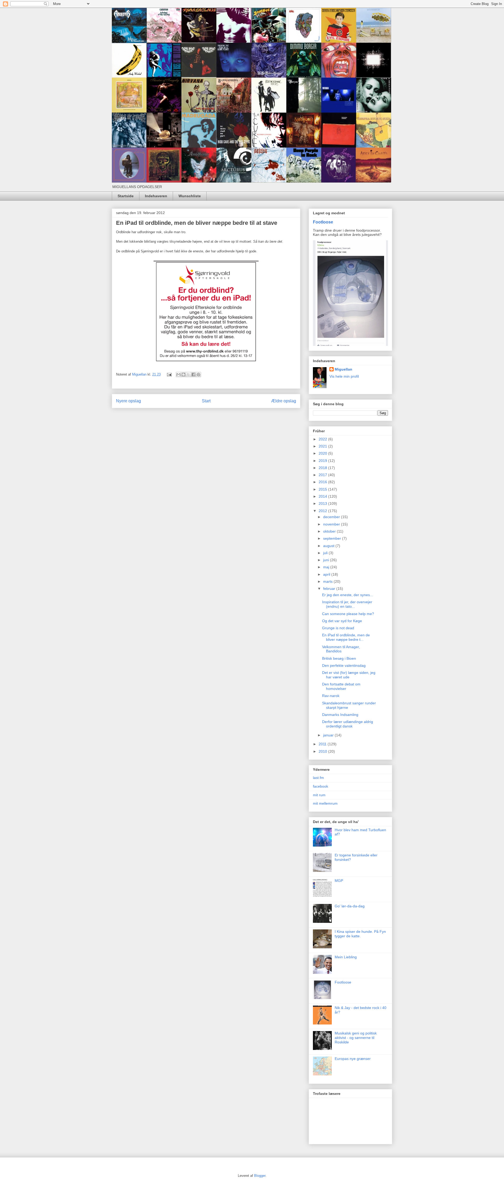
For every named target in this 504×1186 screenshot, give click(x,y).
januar (329, 735)
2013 (323, 503)
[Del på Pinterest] (198, 374)
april (327, 574)
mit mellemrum (325, 803)
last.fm (318, 778)
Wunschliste (189, 196)
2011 (323, 744)
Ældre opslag (283, 401)
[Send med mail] (178, 374)
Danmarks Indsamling (340, 714)
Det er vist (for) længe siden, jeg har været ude (348, 674)
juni (326, 560)
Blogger (259, 1176)
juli (326, 553)
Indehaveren (156, 196)
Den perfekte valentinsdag (344, 665)
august (329, 546)
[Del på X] (188, 374)
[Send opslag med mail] (169, 374)
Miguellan (343, 369)
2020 (323, 453)
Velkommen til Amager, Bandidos (341, 649)
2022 (323, 439)
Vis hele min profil (344, 376)
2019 (323, 461)
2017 (323, 475)
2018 (323, 468)
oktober (330, 531)
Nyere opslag (128, 401)
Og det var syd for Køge (342, 621)
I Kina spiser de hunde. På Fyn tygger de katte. (360, 933)
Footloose (323, 222)
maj (326, 567)
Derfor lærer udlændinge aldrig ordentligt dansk (347, 724)
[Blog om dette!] (183, 374)
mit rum (319, 795)
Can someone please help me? (348, 614)
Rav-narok (330, 696)
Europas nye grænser (353, 1059)
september (332, 538)
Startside (126, 196)
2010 (323, 751)
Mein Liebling (346, 957)
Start (206, 401)
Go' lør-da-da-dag (350, 906)
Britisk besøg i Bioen (339, 658)
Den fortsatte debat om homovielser (341, 686)
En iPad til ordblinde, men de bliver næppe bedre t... (346, 637)
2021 (323, 446)
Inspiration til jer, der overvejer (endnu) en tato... (347, 604)
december (332, 517)
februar (329, 588)
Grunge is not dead (338, 628)
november (332, 524)
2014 (323, 496)
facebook (320, 786)
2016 (323, 482)
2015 (323, 489)
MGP (339, 880)
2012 (323, 511)
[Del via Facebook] (193, 374)
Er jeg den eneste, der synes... (347, 595)
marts (328, 581)
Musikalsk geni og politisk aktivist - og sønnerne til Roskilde (356, 1037)
